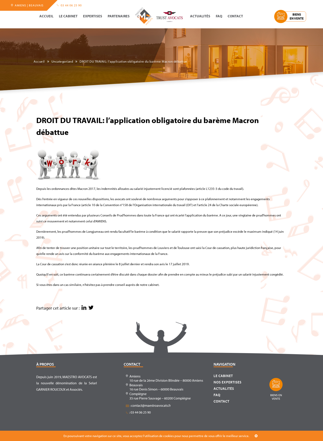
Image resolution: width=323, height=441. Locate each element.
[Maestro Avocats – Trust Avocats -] (159, 16)
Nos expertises (227, 382)
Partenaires (119, 16)
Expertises (92, 16)
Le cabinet (68, 16)
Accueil (46, 16)
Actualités (200, 16)
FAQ (219, 16)
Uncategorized (62, 62)
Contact (235, 16)
